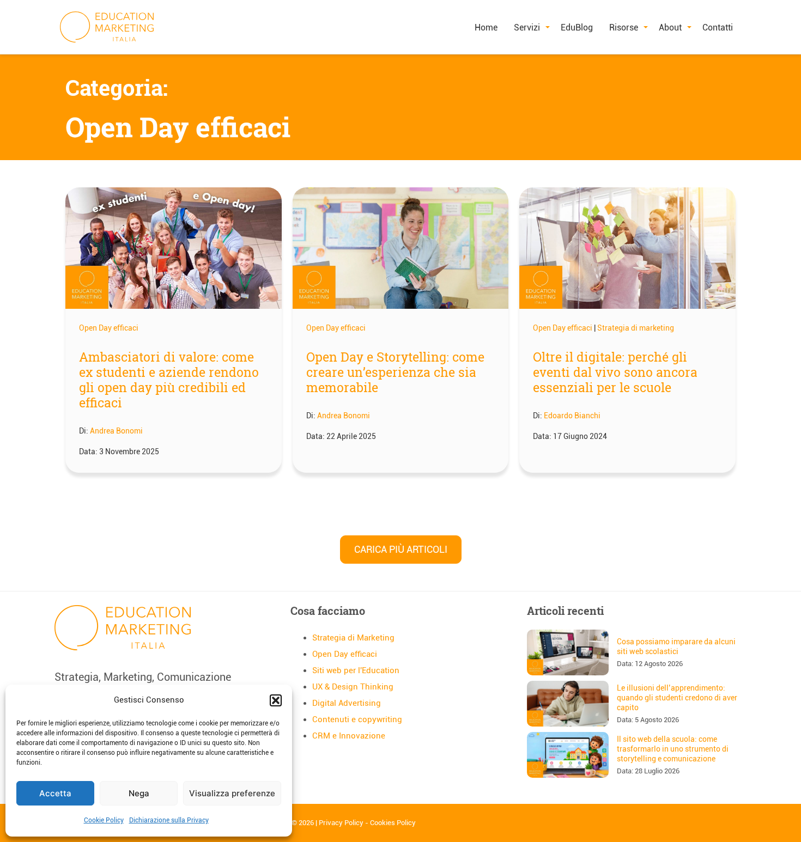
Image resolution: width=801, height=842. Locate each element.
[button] (275, 700)
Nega (139, 793)
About (670, 27)
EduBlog (577, 27)
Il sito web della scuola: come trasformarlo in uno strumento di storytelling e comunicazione (673, 749)
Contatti (717, 27)
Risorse (623, 27)
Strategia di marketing (635, 328)
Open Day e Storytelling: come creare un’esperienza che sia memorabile (395, 372)
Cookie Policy (104, 820)
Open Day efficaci (108, 328)
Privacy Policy (341, 823)
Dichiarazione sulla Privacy (169, 820)
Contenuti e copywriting (357, 719)
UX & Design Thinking (352, 687)
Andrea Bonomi (116, 430)
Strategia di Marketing (353, 638)
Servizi (527, 27)
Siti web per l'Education (355, 670)
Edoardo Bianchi (572, 415)
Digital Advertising (346, 703)
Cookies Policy (393, 823)
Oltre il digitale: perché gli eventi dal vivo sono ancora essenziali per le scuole (615, 372)
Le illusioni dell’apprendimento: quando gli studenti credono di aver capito (677, 698)
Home (486, 27)
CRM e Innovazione (348, 736)
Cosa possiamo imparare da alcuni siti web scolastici (676, 646)
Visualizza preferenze (232, 793)
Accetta (55, 793)
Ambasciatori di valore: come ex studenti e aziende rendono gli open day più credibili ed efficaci (169, 380)
